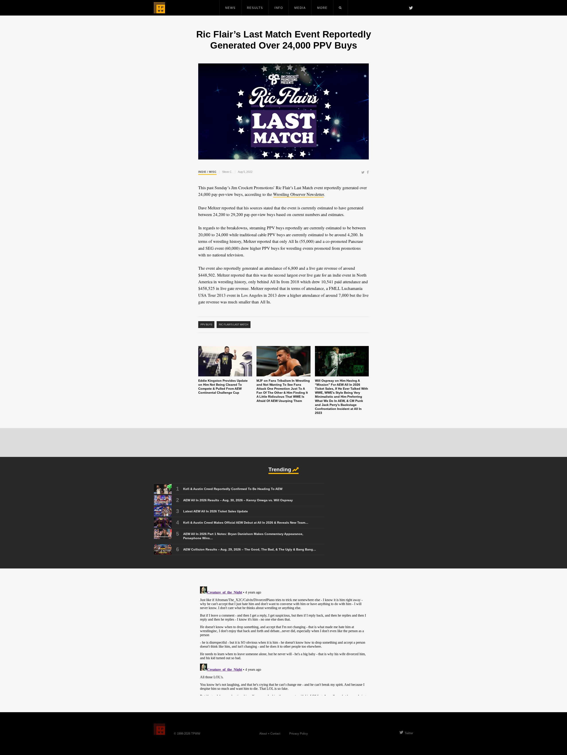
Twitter (409, 733)
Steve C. (227, 171)
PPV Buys (206, 324)
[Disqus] (283, 640)
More (322, 8)
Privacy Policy (298, 733)
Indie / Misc (207, 171)
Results (255, 8)
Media (300, 8)
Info (278, 8)
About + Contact (269, 733)
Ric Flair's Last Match (233, 324)
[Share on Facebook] (368, 173)
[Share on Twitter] (363, 173)
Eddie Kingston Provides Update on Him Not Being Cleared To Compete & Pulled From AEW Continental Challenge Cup (223, 387)
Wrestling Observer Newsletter (298, 194)
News (230, 8)
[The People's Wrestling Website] (159, 7)
